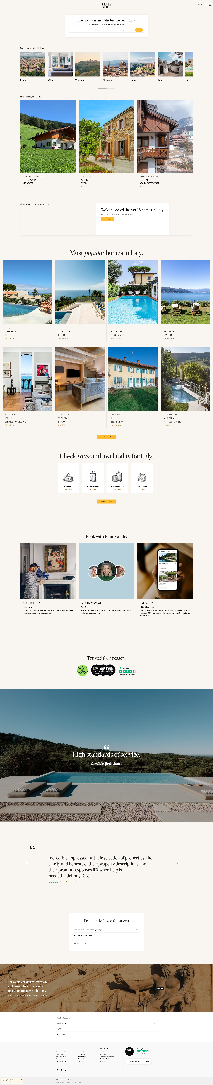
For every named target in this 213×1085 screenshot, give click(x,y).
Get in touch (81, 1054)
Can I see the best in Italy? (83, 935)
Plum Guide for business (107, 1056)
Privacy (62, 1082)
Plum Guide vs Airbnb (62, 1061)
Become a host (60, 1052)
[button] (106, 4)
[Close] (21, 1079)
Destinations (61, 1023)
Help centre (81, 1052)
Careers (102, 1061)
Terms (57, 1082)
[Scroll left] (102, 88)
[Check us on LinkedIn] (65, 1070)
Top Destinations (63, 1018)
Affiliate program (61, 1056)
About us (102, 1052)
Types (59, 1029)
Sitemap (68, 1082)
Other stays (61, 1034)
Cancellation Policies (84, 1059)
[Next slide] (177, 863)
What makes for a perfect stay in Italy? (88, 930)
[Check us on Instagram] (57, 1070)
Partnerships (59, 1054)
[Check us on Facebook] (61, 1070)
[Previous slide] (26, 863)
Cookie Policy (9, 1082)
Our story (103, 1054)
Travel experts (82, 1056)
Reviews (80, 1061)
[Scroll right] (110, 88)
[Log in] (208, 4)
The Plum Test (104, 1059)
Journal (58, 1059)
